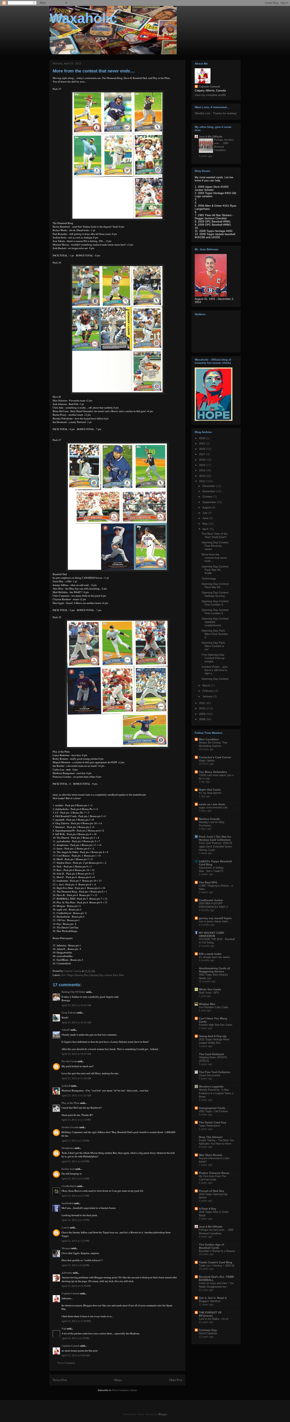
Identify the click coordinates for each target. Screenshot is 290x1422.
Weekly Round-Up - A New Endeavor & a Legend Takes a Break (216, 1093)
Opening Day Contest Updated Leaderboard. (215, 622)
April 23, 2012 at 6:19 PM (75, 1220)
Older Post (175, 1380)
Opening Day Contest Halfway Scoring (215, 594)
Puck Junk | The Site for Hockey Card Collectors (215, 838)
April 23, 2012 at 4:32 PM (75, 1178)
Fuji (64, 1328)
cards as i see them (212, 804)
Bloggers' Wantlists (210, 1301)
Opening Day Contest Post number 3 (215, 611)
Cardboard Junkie (211, 900)
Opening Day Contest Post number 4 (215, 603)
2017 (202, 454)
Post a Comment (66, 1363)
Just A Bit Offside (210, 136)
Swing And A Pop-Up (212, 1036)
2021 (202, 443)
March (206, 685)
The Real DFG (208, 882)
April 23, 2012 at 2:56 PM (75, 1140)
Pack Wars (118, 975)
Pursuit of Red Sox (211, 1190)
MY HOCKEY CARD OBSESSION (211, 934)
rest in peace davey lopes (213, 921)
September (209, 502)
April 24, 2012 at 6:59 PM (75, 1338)
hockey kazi (68, 1169)
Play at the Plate (71, 1103)
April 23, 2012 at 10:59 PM (76, 1286)
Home (118, 1380)
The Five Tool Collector (214, 1072)
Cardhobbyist (69, 1186)
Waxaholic (83, 18)
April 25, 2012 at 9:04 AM (76, 1355)
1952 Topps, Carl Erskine (213, 1111)
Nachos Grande (70, 1127)
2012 (202, 481)
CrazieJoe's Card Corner (215, 757)
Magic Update (207, 760)
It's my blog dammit (210, 792)
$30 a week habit (210, 953)
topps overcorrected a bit (213, 807)
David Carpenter (208, 1333)
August (207, 507)
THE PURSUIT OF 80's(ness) (210, 1314)
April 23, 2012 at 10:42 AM (76, 1005)
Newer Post (60, 1380)
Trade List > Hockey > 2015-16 (216, 1265)
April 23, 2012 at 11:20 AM (76, 1078)
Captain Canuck (71, 1293)
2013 (202, 475)
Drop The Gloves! (211, 1137)
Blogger (162, 1414)
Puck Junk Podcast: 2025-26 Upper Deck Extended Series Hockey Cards (215, 846)
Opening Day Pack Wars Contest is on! (213, 646)
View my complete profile (210, 95)
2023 (202, 438)
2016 (202, 459)
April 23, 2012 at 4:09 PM (75, 1161)
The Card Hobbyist (211, 1054)
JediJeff (66, 1085)
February (208, 690)
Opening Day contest (101, 975)
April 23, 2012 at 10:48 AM (76, 1022)
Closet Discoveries (209, 1075)
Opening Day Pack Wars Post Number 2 (215, 634)
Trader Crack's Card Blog (215, 1262)
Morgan (66, 1248)
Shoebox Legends (211, 1086)
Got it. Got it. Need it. (213, 1297)
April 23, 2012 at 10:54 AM (76, 1053)
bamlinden (67, 1203)
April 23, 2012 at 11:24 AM (76, 1095)
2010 (202, 708)
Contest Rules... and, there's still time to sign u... (215, 670)
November (209, 491)
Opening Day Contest (215, 678)
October (207, 496)
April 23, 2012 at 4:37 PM (75, 1195)
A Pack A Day (207, 1208)
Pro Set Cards (69, 1061)
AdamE (66, 1029)
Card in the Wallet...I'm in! (213, 1318)
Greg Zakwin (69, 1012)
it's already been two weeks (214, 957)
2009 (202, 713)
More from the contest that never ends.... (214, 558)
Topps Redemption (209, 1125)
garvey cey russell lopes (215, 918)
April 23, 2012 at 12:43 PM (76, 1119)
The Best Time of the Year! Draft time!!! (215, 535)
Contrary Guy (208, 1330)
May (205, 523)
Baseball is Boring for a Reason (217, 1251)
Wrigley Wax (207, 1004)
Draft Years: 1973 (209, 992)
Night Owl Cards (210, 789)
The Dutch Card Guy (212, 1122)
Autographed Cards (212, 1108)
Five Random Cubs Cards (213, 1007)
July (205, 512)
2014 (202, 470)
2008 (202, 719)
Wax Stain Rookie (210, 1155)
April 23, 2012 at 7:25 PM (75, 1241)
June (205, 518)
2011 (202, 703)
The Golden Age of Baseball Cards (211, 1246)
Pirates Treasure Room (214, 1173)
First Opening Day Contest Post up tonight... (213, 658)
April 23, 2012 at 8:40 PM (75, 1265)
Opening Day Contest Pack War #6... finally (215, 570)
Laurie (65, 1227)
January (207, 696)
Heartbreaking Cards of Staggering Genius (214, 970)
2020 (202, 448)
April (205, 529)
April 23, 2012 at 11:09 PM (76, 1321)
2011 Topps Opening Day (74, 975)
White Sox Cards (210, 989)
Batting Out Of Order (73, 992)
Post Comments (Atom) (124, 1390)
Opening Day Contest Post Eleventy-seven (215, 546)
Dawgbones (68, 1148)
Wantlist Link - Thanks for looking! (216, 113)
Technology (209, 578)
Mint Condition (209, 739)
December (209, 485)
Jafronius (67, 1272)
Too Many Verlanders (213, 771)
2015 (202, 465)
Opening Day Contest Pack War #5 (215, 585)
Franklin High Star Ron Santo (215, 1024)
